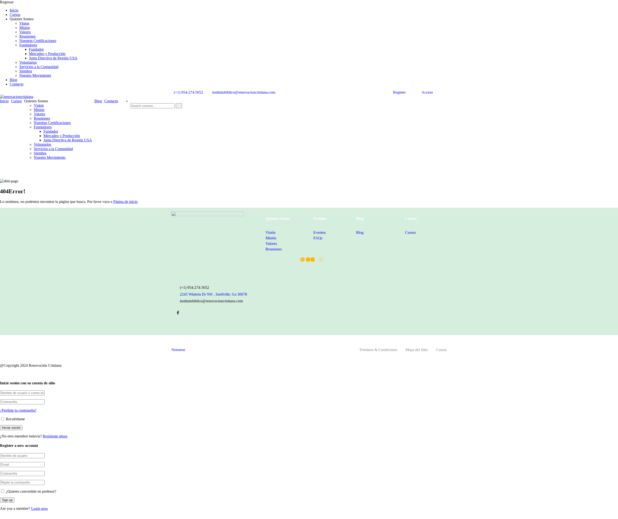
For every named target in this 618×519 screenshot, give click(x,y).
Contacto (16, 84)
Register (399, 92)
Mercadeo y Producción (47, 54)
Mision (24, 28)
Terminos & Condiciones (378, 350)
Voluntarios (28, 62)
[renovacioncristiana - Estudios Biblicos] (16, 97)
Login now (39, 508)
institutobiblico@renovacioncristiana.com (243, 92)
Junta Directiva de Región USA (53, 58)
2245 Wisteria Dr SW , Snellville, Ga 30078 (213, 294)
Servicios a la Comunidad (38, 67)
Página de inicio (125, 202)
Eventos (319, 232)
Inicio (14, 10)
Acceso (427, 92)
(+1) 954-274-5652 (188, 92)
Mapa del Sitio (417, 350)
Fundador (36, 49)
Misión (271, 238)
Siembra (25, 71)
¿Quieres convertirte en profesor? (30, 491)
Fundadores (28, 45)
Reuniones (27, 36)
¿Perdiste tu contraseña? (18, 410)
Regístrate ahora (55, 436)
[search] (179, 105)
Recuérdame (15, 419)
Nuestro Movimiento (35, 75)
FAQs (318, 238)
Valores (25, 32)
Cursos (15, 15)
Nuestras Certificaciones (37, 41)
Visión (270, 232)
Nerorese (178, 350)
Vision (24, 23)
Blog (13, 80)
